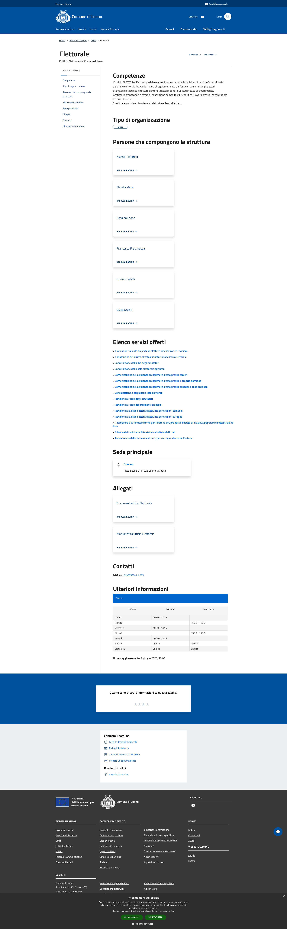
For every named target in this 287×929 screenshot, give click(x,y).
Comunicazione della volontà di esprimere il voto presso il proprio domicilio (158, 381)
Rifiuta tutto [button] (155, 917)
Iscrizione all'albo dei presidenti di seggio (138, 405)
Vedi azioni (209, 54)
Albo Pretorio (150, 888)
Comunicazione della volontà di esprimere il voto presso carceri (151, 375)
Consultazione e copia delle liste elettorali (138, 393)
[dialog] (143, 911)
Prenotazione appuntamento (114, 883)
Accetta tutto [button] (131, 917)
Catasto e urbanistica (110, 857)
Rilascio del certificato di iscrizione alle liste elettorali (145, 432)
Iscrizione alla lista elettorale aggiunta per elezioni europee (148, 417)
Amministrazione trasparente (159, 883)
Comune (128, 464)
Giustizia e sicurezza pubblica (159, 835)
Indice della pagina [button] (71, 70)
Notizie (192, 830)
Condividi (193, 54)
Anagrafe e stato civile (111, 830)
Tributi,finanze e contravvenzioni (160, 840)
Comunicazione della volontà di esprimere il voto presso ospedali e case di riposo (161, 387)
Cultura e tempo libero (111, 835)
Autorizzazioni (151, 856)
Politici (59, 851)
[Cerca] (227, 16)
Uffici (93, 40)
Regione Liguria (63, 4)
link (172, 911)
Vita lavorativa (107, 840)
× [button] (284, 896)
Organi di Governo (65, 830)
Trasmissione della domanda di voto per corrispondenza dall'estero (153, 438)
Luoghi (191, 855)
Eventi (191, 861)
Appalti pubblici (107, 851)
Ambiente (149, 846)
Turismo (104, 862)
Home (62, 40)
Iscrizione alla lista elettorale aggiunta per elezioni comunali (149, 411)
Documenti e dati (64, 862)
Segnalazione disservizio (112, 888)
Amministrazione (78, 40)
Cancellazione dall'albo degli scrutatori (137, 363)
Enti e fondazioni (64, 846)
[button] (143, 923)
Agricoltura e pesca (154, 862)
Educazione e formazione (156, 830)
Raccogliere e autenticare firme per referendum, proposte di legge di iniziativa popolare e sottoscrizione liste (173, 424)
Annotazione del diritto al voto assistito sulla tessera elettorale (151, 357)
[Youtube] (201, 16)
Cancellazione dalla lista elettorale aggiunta (140, 369)
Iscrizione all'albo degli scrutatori (134, 399)
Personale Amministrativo (69, 857)
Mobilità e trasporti (109, 867)
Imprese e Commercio (111, 846)
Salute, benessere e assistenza (159, 851)
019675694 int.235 (134, 575)
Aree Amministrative (66, 835)
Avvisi (191, 840)
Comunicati (194, 835)
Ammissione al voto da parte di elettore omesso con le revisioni (151, 351)
